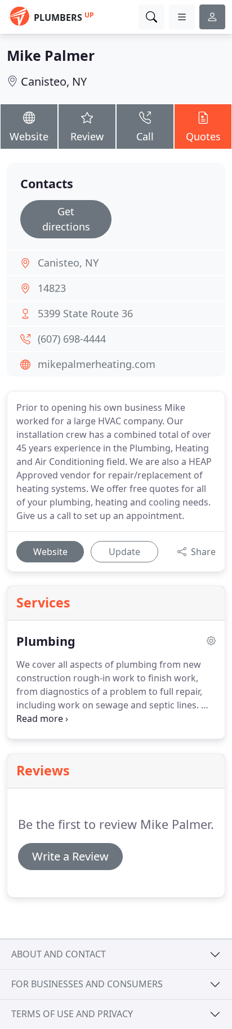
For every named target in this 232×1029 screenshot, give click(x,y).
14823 (52, 288)
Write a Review (70, 856)
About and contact (58, 954)
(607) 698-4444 (72, 338)
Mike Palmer (51, 55)
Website (29, 136)
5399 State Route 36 (85, 313)
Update (124, 551)
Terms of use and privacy (72, 1014)
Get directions (66, 219)
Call (145, 136)
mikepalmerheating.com (96, 364)
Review (87, 136)
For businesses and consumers (87, 984)
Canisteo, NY (54, 81)
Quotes (203, 136)
